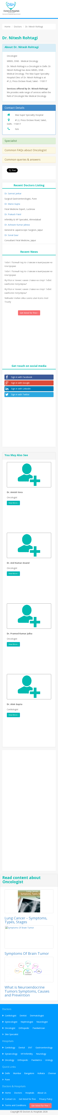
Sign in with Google (20, 382)
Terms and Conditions (15, 1105)
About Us (41, 1092)
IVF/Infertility (27, 1053)
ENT (30, 1047)
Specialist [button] (11, 141)
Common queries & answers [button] (22, 159)
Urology (49, 1060)
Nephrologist (27, 1021)
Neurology (41, 1053)
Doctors (18, 1092)
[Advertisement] (29, 339)
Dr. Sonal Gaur (11, 235)
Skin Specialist (11, 1034)
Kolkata (41, 1073)
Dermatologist (37, 1015)
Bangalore (29, 1073)
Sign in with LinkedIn (21, 388)
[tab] (29, 108)
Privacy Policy (45, 1099)
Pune (7, 1079)
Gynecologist (11, 1021)
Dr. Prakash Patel (12, 214)
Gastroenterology (44, 1047)
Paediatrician (39, 1028)
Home (8, 1092)
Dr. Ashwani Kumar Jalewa (17, 224)
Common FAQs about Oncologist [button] (26, 150)
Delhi (7, 1073)
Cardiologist (10, 1015)
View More (13, 503)
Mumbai (17, 1073)
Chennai (52, 1073)
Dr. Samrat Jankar (12, 193)
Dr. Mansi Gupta (12, 203)
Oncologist (10, 1028)
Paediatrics (36, 1060)
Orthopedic (24, 1028)
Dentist (23, 1015)
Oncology (9, 1060)
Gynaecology (11, 1053)
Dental (21, 1047)
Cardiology (10, 1047)
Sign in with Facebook (21, 377)
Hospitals (29, 1092)
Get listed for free (28, 312)
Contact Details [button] (14, 107)
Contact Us (10, 1099)
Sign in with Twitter (20, 394)
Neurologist (42, 1021)
